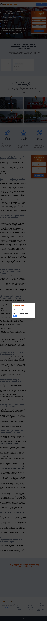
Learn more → (20, 315)
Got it (15, 315)
